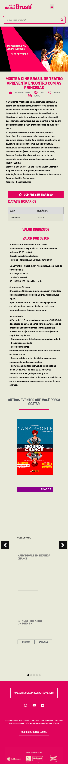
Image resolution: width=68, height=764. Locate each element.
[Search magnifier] (62, 20)
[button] (52, 6)
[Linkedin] (43, 705)
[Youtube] (34, 705)
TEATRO (46, 489)
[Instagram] (25, 705)
